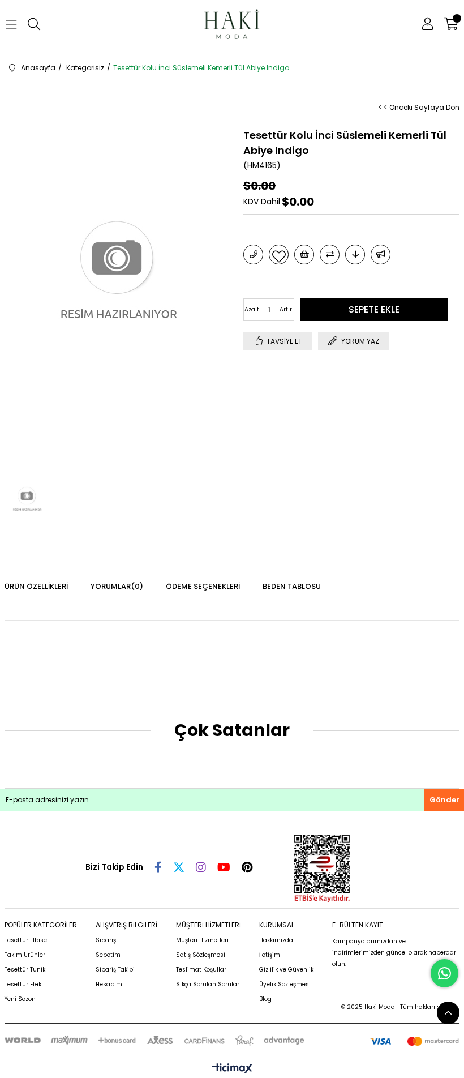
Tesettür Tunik (25, 969)
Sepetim (108, 955)
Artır (286, 309)
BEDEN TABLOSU (292, 586)
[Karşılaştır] (330, 254)
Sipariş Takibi (115, 969)
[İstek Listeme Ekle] (304, 254)
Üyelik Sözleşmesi (285, 984)
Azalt (251, 309)
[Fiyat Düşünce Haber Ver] (355, 254)
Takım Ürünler (25, 955)
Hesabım (109, 984)
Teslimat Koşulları (202, 969)
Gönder (444, 799)
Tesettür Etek (23, 984)
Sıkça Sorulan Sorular (207, 984)
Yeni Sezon (20, 999)
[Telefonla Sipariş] (253, 254)
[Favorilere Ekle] (279, 254)
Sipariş (106, 940)
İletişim (269, 955)
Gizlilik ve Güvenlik (286, 969)
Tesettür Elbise (26, 940)
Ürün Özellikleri (36, 586)
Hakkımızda (276, 940)
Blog (265, 999)
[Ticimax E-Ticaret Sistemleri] (232, 1069)
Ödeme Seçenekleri (203, 586)
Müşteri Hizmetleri (202, 940)
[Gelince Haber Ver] (380, 254)
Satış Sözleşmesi (200, 955)
